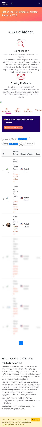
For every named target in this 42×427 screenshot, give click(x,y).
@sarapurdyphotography (15, 271)
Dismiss (36, 420)
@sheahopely (15, 291)
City (11, 144)
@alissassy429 (15, 331)
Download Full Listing (13, 127)
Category (28, 144)
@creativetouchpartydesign (15, 206)
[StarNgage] (5, 3)
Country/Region (15, 139)
